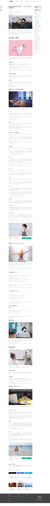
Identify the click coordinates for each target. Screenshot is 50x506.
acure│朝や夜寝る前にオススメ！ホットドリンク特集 (17, 196)
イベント (36, 37)
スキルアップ (10, 496)
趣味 (39, 37)
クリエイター (36, 44)
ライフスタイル (10, 10)
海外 (38, 48)
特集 (35, 33)
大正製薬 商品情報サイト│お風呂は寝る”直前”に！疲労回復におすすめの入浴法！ (21, 383)
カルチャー (11, 470)
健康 (20, 470)
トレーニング (36, 29)
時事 (8, 496)
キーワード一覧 (39, 18)
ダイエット (36, 25)
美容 (40, 25)
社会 (13, 496)
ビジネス (36, 36)
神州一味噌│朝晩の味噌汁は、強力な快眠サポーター (17, 154)
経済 (14, 496)
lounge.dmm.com (10, 460)
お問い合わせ (9, 501)
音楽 (35, 48)
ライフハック (36, 32)
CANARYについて (9, 499)
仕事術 (36, 40)
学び (35, 22)
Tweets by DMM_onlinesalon (37, 52)
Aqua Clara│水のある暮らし (14, 119)
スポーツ (23, 496)
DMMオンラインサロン (10, 500)
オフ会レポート (37, 43)
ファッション (36, 47)
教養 (17, 496)
